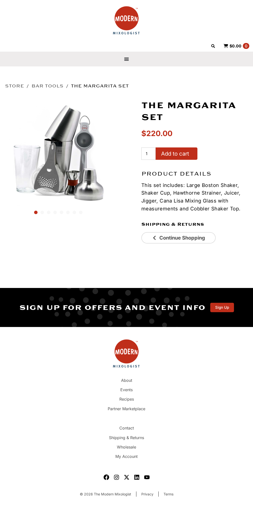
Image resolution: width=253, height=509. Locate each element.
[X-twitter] (126, 477)
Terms (168, 494)
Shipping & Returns (172, 224)
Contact (126, 428)
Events (126, 389)
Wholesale (126, 447)
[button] (36, 212)
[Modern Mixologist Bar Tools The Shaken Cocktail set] (58, 152)
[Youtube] (147, 477)
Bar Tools (47, 86)
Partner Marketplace (126, 408)
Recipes (126, 399)
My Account (126, 456)
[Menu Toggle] (126, 59)
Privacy (147, 494)
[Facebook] (106, 477)
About (126, 380)
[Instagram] (116, 477)
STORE (14, 86)
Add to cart (175, 153)
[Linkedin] (136, 477)
